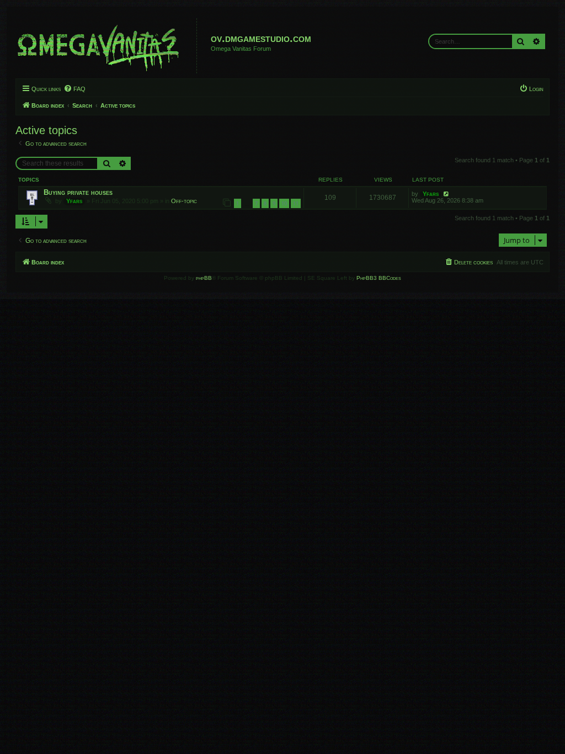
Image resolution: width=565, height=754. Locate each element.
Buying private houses (78, 192)
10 (284, 203)
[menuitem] (74, 88)
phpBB (204, 278)
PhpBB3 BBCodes (378, 278)
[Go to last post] (446, 193)
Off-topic (184, 201)
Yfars (74, 201)
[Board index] (107, 45)
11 (296, 203)
